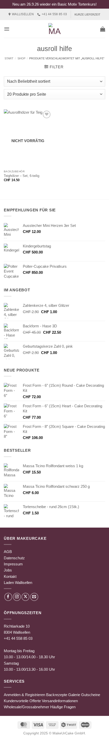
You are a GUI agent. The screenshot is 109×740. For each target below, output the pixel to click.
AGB (8, 551)
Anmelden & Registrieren (24, 695)
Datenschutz (14, 558)
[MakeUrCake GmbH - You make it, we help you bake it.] (54, 29)
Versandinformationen (60, 701)
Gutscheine (90, 695)
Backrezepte (56, 695)
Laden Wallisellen (18, 582)
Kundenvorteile (16, 701)
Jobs (8, 570)
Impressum (13, 564)
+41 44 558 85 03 (18, 638)
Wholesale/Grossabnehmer (26, 707)
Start (9, 58)
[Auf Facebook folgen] (8, 597)
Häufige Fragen (63, 707)
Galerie (74, 695)
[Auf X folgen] (25, 597)
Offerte (35, 701)
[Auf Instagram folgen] (17, 597)
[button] (7, 29)
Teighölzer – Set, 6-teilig (21, 176)
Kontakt (10, 576)
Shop (21, 58)
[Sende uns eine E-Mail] (34, 597)
